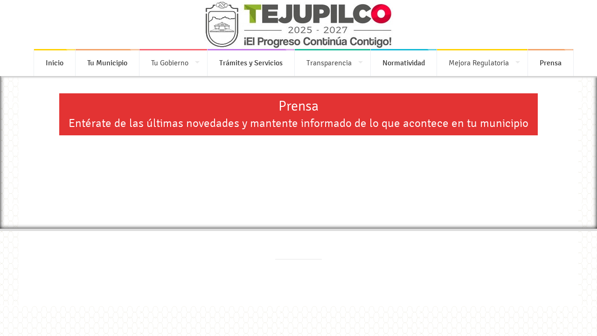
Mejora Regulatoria (479, 62)
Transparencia (329, 62)
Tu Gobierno (169, 62)
